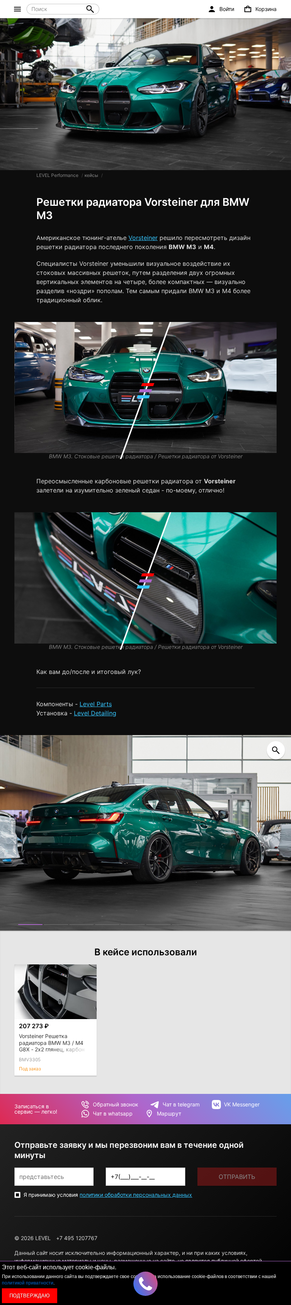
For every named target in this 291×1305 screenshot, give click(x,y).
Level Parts (96, 704)
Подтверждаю (29, 1296)
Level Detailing (95, 713)
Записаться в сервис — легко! (35, 1109)
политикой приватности (27, 1283)
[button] (30, 924)
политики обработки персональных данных (136, 1194)
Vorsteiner (143, 237)
